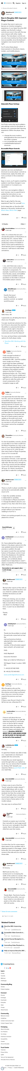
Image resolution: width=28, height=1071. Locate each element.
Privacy (10, 1067)
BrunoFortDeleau (10, 228)
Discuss (3, 995)
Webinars (3, 978)
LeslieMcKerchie (9, 745)
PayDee (9, 351)
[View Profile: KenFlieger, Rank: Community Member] (3, 684)
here (23, 203)
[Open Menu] (26, 8)
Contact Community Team (7, 1020)
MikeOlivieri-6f (10, 12)
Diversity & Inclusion (6, 1036)
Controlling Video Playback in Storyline (14, 945)
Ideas (2, 1005)
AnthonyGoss (10, 259)
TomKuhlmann (15, 942)
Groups (3, 1007)
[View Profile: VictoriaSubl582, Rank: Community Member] (3, 779)
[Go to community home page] (8, 3)
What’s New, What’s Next (9, 210)
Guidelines (3, 1018)
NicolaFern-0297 (10, 814)
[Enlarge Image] (14, 61)
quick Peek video (19, 768)
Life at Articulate (5, 1043)
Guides (2, 973)
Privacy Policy (4, 1052)
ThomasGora (8, 435)
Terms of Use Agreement (7, 1057)
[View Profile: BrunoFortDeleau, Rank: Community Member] (3, 229)
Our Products (4, 1031)
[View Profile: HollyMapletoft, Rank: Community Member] (3, 537)
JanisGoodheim (11, 711)
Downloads (3, 1000)
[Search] (14, 3)
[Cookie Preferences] (2, 1068)
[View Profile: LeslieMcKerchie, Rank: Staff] (3, 746)
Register (18, 3)
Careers (3, 1041)
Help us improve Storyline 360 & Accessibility (15, 951)
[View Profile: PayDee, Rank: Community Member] (4, 352)
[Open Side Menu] (2, 3)
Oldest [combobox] (23, 224)
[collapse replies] (14, 227)
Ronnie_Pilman (16, 953)
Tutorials (3, 975)
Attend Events (4, 1009)
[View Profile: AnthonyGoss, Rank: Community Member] (4, 260)
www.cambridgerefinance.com (14, 675)
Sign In (24, 3)
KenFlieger (8, 684)
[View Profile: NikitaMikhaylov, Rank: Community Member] (5, 289)
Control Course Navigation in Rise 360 (13, 939)
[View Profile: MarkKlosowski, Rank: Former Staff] (3, 480)
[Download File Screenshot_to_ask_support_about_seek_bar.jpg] (25, 569)
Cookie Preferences (19, 1067)
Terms (4, 1067)
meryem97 (17, 947)
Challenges (4, 980)
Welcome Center (5, 1015)
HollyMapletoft (9, 536)
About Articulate (5, 1029)
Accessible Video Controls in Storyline (13, 933)
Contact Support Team (6, 1023)
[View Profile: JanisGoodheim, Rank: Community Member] (4, 712)
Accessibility (4, 1039)
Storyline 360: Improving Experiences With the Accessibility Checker (12, 926)
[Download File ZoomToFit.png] (13, 528)
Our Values (3, 1034)
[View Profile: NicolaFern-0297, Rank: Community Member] (4, 815)
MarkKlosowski (9, 479)
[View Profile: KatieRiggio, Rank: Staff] (3, 311)
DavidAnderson (15, 936)
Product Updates (5, 989)
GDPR (2, 1054)
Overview (3, 1049)
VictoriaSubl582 (9, 779)
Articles (3, 986)
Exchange (3, 997)
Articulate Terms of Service (8, 1059)
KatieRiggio (8, 310)
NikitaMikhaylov (12, 288)
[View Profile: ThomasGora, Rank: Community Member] (3, 436)
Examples (3, 1002)
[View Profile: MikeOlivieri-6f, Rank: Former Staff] (3, 13)
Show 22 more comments (9, 911)
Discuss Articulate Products (10, 8)
